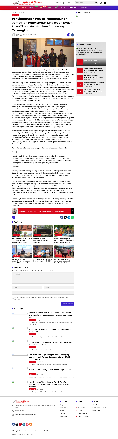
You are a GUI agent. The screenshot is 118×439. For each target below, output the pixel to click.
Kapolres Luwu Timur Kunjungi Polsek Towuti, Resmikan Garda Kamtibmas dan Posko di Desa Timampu (64, 261)
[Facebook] (61, 217)
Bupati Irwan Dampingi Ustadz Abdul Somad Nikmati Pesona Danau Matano (64, 240)
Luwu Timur (15, 15)
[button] (96, 2)
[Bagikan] (72, 34)
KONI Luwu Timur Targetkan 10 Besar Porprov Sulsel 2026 (42, 260)
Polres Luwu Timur (83, 413)
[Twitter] (65, 217)
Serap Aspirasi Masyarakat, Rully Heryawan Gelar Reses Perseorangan (93, 69)
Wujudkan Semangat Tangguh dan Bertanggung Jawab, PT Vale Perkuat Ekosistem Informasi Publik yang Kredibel (21, 261)
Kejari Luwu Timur (83, 416)
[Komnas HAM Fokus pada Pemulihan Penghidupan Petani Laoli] (43, 231)
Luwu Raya (63, 416)
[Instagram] (27, 424)
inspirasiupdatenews (21, 34)
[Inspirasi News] (28, 3)
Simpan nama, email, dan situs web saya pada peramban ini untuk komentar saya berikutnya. (41, 298)
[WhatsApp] (72, 217)
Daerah (62, 413)
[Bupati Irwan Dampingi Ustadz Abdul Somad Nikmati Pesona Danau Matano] (64, 231)
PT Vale (80, 411)
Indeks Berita (96, 405)
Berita (62, 411)
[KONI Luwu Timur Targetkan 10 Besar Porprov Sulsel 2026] (43, 251)
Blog (61, 405)
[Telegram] (68, 217)
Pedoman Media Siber (99, 408)
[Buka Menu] (105, 3)
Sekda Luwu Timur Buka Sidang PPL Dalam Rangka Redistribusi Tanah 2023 (92, 90)
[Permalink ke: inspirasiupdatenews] (14, 35)
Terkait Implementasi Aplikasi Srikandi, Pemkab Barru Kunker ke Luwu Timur (94, 83)
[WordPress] (23, 424)
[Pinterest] (20, 424)
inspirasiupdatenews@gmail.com (26, 415)
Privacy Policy (96, 411)
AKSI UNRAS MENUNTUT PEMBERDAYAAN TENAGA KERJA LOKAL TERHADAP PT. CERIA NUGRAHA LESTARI (94, 76)
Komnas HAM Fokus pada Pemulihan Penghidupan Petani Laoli (41, 240)
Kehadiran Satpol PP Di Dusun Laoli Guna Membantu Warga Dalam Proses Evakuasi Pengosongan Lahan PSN (22, 240)
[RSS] (30, 424)
